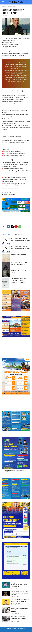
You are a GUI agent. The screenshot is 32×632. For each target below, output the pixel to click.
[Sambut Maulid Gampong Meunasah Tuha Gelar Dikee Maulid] (6, 618)
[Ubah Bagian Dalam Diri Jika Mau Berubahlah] (6, 267)
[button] (29, 2)
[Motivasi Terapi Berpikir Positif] (6, 273)
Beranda (4, 6)
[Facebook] (8, 226)
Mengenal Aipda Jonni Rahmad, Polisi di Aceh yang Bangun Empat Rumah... (20, 601)
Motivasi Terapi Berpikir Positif (19, 271)
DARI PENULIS (18, 235)
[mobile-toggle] (2, 2)
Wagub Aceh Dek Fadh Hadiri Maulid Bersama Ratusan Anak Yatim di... (19, 609)
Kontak (9, 628)
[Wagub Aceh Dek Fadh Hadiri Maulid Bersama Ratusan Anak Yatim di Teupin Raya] (6, 610)
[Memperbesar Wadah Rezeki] (6, 258)
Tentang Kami (21, 628)
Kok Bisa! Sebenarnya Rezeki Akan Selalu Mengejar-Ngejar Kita (18, 280)
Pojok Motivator (11, 6)
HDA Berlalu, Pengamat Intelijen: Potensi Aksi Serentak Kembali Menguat (20, 593)
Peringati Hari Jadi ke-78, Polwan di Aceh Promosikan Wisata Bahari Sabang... (20, 584)
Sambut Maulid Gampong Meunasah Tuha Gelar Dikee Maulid (19, 618)
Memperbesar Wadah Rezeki (18, 256)
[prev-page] (3, 287)
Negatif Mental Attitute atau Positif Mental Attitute (20, 240)
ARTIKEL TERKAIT (7, 235)
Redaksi (14, 628)
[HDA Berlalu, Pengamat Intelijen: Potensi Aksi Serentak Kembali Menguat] (6, 593)
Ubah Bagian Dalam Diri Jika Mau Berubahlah (19, 264)
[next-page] (5, 287)
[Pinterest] (16, 226)
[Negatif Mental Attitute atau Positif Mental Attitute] (6, 241)
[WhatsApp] (19, 226)
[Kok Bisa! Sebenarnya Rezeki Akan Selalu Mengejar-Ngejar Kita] (6, 284)
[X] (12, 226)
